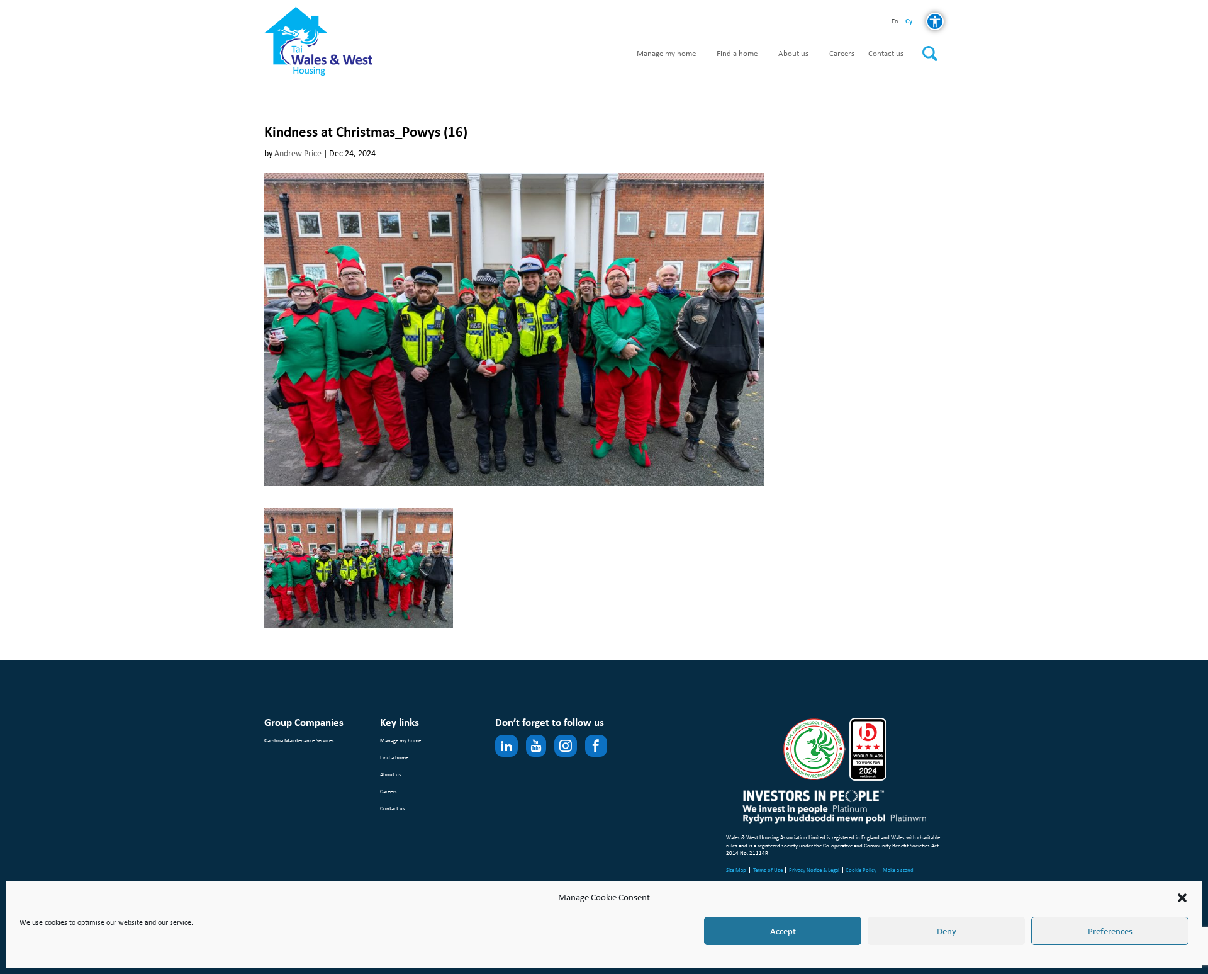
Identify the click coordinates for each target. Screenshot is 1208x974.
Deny (946, 931)
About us (793, 54)
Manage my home (666, 54)
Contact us (885, 54)
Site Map (736, 869)
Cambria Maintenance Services (299, 740)
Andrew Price (298, 153)
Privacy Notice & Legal (814, 869)
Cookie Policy (861, 869)
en (895, 21)
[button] (1182, 898)
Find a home (737, 54)
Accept (783, 931)
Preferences (1110, 931)
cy (908, 21)
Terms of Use (768, 869)
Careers (841, 54)
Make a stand (898, 869)
